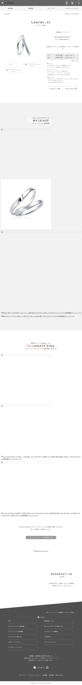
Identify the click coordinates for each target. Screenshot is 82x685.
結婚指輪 (30, 8)
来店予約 (66, 1)
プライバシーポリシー (34, 675)
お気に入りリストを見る (71, 13)
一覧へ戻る (7, 13)
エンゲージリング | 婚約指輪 (16, 626)
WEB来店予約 (53, 597)
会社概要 (44, 675)
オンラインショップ (50, 642)
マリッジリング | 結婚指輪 (15, 631)
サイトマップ (23, 675)
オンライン (72, 1)
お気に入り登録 (55, 88)
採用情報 (51, 675)
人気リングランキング (14, 642)
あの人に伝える (70, 88)
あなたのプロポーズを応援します (53, 626)
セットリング (51, 8)
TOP (9, 621)
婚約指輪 (10, 8)
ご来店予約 (47, 637)
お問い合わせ (59, 675)
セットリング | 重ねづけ (15, 637)
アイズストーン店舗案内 (51, 631)
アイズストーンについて (71, 8)
